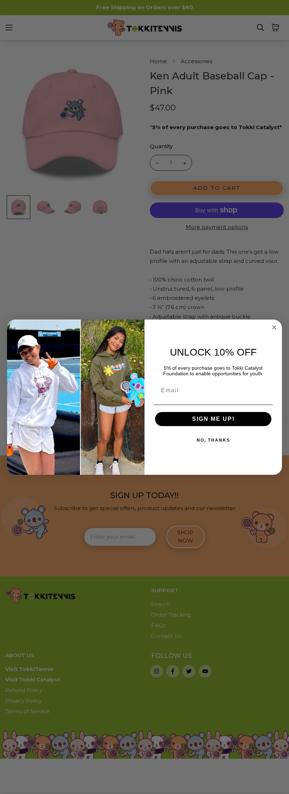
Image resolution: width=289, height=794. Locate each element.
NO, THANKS (213, 440)
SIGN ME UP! (213, 419)
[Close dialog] (274, 327)
